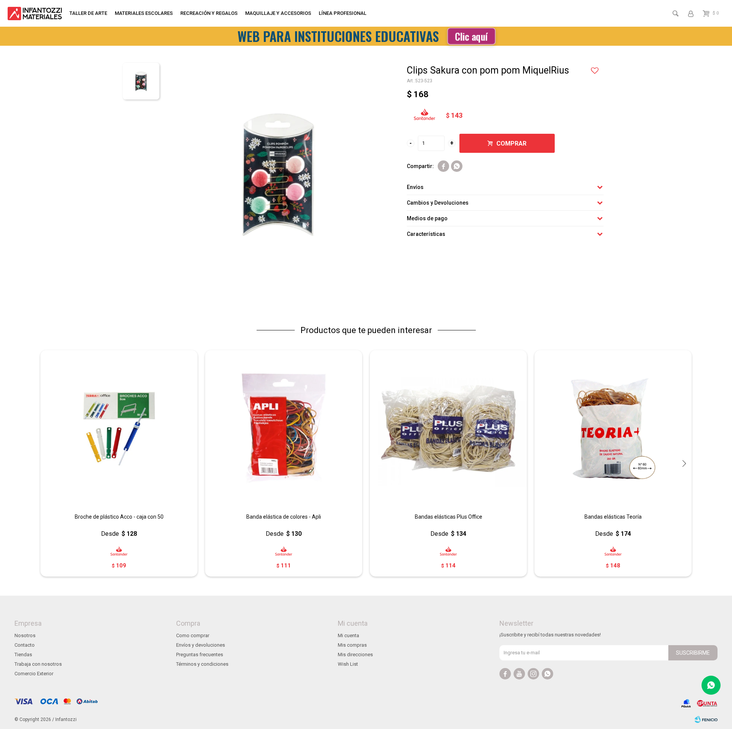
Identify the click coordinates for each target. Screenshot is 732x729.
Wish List (348, 664)
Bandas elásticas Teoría (613, 517)
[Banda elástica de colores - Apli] (283, 428)
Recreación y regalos (209, 13)
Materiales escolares (144, 13)
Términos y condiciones (202, 664)
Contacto (24, 645)
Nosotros (24, 635)
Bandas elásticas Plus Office (448, 517)
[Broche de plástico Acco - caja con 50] (118, 428)
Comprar (511, 143)
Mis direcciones (355, 654)
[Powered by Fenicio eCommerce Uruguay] (706, 719)
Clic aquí (471, 36)
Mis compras (352, 645)
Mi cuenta (348, 635)
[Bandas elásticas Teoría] (613, 428)
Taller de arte (88, 13)
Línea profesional (342, 13)
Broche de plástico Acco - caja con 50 (119, 517)
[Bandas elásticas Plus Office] (448, 428)
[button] (684, 463)
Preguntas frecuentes (199, 654)
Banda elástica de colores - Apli (283, 517)
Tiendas (23, 654)
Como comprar (192, 635)
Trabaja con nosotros (38, 664)
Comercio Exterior (33, 673)
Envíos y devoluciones (200, 645)
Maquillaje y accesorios (278, 13)
